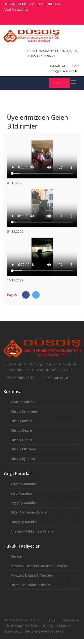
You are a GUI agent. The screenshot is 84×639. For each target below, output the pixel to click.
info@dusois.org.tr (54, 377)
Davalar (16, 556)
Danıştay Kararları (24, 522)
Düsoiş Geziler (21, 430)
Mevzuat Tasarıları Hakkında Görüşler (38, 566)
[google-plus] (54, 19)
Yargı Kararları (21, 493)
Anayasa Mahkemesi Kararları (32, 531)
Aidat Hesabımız (16, 9)
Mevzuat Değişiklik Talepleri (31, 575)
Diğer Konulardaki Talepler (30, 585)
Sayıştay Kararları (23, 502)
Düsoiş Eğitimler (22, 458)
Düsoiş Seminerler (24, 411)
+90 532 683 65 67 (20, 377)
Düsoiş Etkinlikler (23, 449)
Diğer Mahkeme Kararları (29, 512)
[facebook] (37, 19)
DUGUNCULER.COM (19, 4)
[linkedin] (71, 19)
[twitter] (45, 19)
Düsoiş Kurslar (21, 421)
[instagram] (63, 19)
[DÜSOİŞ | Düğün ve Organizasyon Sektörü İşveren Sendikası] (32, 35)
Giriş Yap (59, 83)
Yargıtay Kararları (23, 484)
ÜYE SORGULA (49, 4)
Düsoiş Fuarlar (21, 440)
